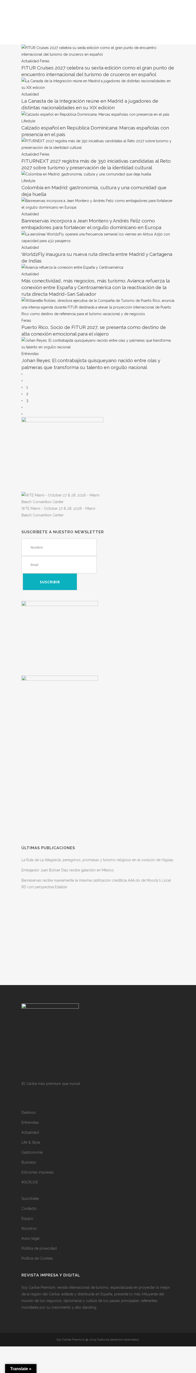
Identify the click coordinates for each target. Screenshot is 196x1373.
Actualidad (30, 1132)
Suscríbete (30, 1199)
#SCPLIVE (29, 1182)
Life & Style (30, 1142)
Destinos (28, 1112)
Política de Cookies (37, 1258)
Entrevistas (30, 1122)
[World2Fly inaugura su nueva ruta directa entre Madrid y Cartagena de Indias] (98, 241)
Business (28, 1162)
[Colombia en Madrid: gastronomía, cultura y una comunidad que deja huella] (86, 174)
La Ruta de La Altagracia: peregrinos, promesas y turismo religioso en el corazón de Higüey (97, 860)
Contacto (28, 1208)
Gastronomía (32, 1152)
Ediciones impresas (37, 1172)
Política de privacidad (39, 1248)
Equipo (27, 1218)
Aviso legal (30, 1238)
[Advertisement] (98, 798)
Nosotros (29, 1228)
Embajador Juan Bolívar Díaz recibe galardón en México (67, 870)
